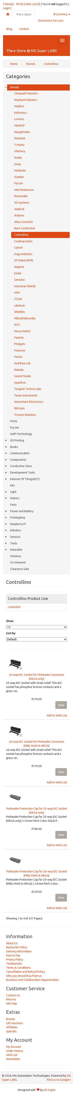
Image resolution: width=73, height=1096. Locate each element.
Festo (13, 421)
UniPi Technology (21, 434)
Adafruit (19, 209)
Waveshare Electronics (28, 401)
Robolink (19, 138)
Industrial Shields (25, 286)
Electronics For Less (50, 20)
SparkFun (20, 382)
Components (18, 459)
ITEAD (18, 299)
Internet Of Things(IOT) (25, 479)
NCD (17, 324)
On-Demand (18, 562)
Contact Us (13, 995)
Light (13, 491)
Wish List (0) (32, 4)
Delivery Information (19, 951)
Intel (17, 292)
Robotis (19, 369)
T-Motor (19, 144)
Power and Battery (21, 511)
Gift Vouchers (14, 1023)
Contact (24, 29)
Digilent (19, 267)
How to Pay (13, 955)
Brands (30, 63)
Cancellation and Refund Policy (25, 971)
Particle (19, 337)
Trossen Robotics (25, 414)
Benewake (21, 196)
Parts (13, 504)
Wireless (15, 556)
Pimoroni (19, 350)
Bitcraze (19, 408)
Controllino (51, 63)
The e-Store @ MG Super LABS (31, 51)
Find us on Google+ (59, 1079)
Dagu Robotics (23, 254)
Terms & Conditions (18, 967)
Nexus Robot (22, 331)
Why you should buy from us (24, 975)
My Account (13, 1046)
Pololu (18, 356)
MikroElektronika (24, 318)
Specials (11, 1031)
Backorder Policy (16, 947)
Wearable (16, 549)
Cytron (18, 247)
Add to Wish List (57, 715)
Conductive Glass (21, 466)
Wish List (11, 1055)
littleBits (19, 311)
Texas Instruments (26, 395)
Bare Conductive (24, 228)
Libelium (19, 305)
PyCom (18, 183)
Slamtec (19, 177)
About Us (12, 943)
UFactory (19, 151)
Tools (13, 543)
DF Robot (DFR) (23, 260)
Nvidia (18, 157)
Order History (14, 1050)
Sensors (15, 536)
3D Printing (17, 440)
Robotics (15, 530)
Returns (11, 999)
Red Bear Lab (22, 363)
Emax (17, 164)
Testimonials (14, 963)
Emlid (17, 273)
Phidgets (19, 344)
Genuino (19, 279)
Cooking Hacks (23, 241)
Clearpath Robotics (26, 93)
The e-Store (23, 14)
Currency (61, 14)
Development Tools (22, 472)
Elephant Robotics (25, 100)
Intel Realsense (24, 189)
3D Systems (21, 202)
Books (14, 447)
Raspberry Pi (18, 524)
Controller (14, 607)
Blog (9, 29)
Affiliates (12, 1027)
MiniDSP (19, 125)
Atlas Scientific (23, 222)
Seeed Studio (22, 376)
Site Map (11, 1003)
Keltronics (20, 112)
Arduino (19, 215)
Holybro (19, 106)
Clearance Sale (19, 569)
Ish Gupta (49, 1090)
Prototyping (17, 517)
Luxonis (19, 119)
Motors (14, 498)
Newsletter (13, 1059)
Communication (20, 453)
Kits (12, 485)
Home (14, 63)
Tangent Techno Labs (27, 389)
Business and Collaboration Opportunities (32, 979)
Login (6, 8)
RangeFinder (22, 132)
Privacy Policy (14, 959)
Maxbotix (20, 170)
